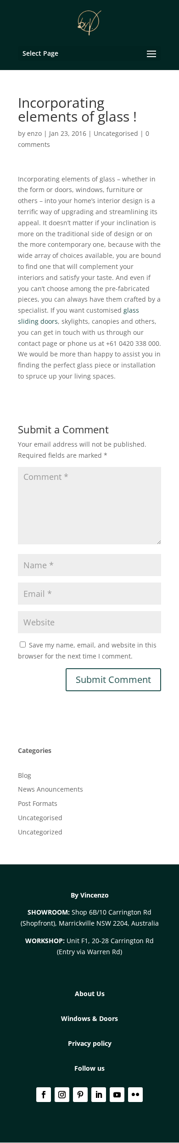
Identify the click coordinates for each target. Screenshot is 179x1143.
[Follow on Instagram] (62, 1094)
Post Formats (37, 803)
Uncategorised (116, 133)
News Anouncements (50, 789)
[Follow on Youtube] (117, 1094)
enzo (34, 133)
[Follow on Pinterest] (80, 1094)
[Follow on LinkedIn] (98, 1094)
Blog (24, 775)
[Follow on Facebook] (43, 1094)
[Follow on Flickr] (135, 1094)
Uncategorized (40, 832)
